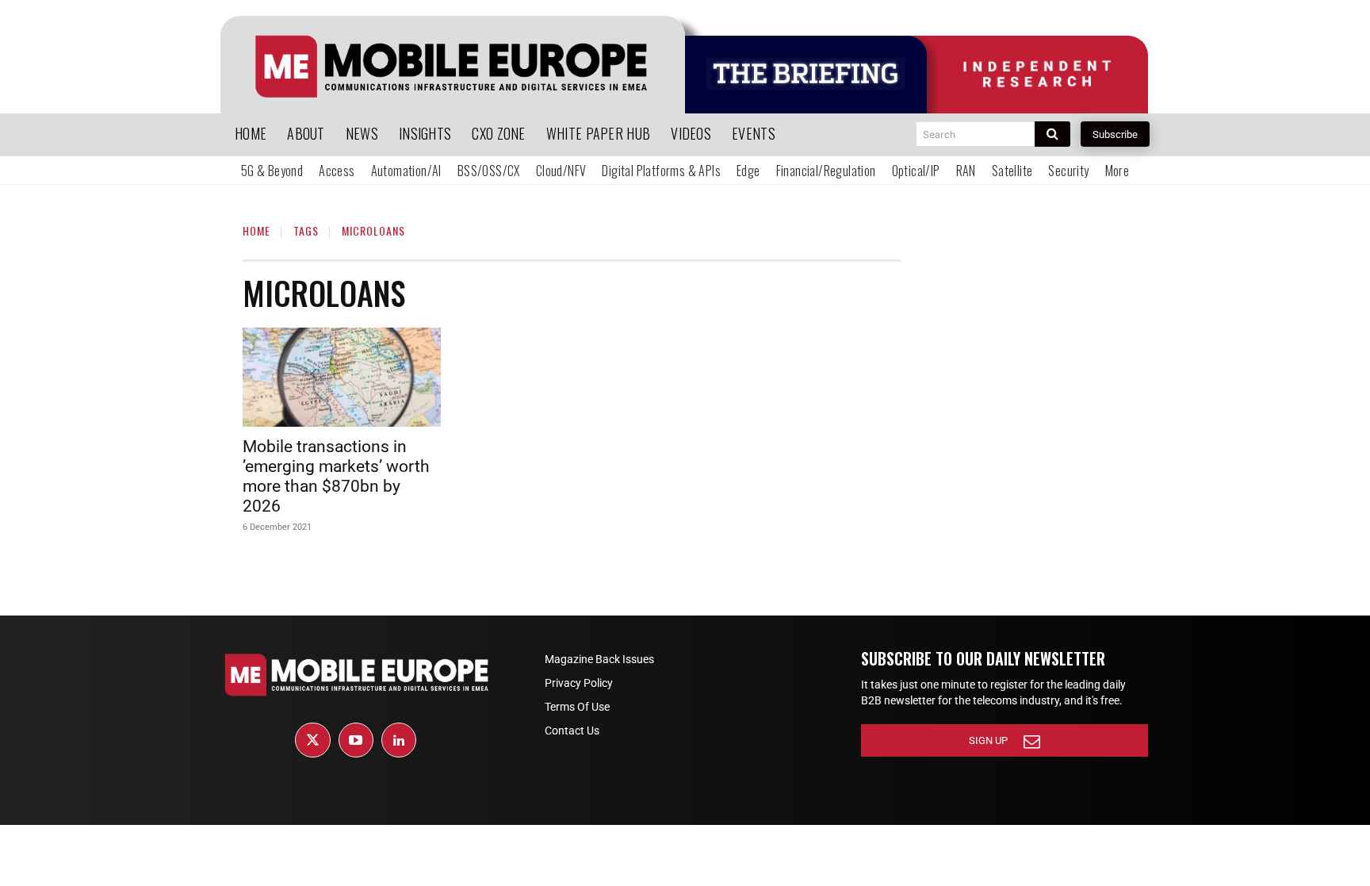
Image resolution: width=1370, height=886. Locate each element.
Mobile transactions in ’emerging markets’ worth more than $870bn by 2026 (336, 476)
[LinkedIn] (398, 740)
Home (256, 230)
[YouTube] (356, 740)
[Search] (1052, 134)
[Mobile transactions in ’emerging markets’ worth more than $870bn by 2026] (342, 377)
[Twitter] (312, 740)
